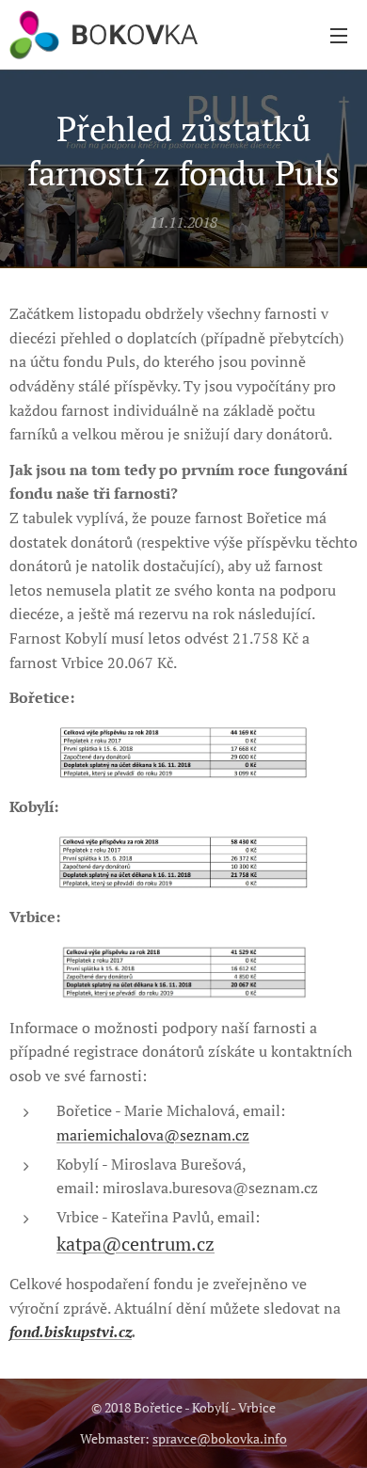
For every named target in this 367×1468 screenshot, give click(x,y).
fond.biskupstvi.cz (70, 1331)
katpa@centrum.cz (135, 1243)
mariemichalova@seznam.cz (152, 1135)
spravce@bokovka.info (219, 1438)
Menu (339, 35)
